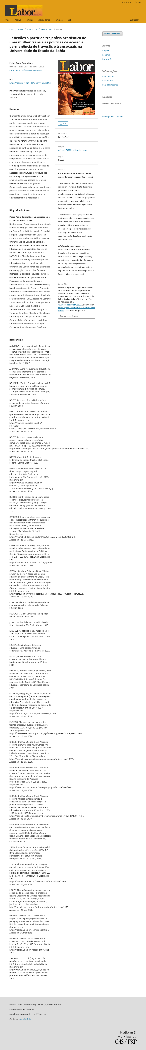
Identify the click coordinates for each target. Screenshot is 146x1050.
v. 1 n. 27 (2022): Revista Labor (40, 29)
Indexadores (44, 19)
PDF (64, 123)
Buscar (135, 19)
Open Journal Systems (112, 116)
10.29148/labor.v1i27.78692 (69, 304)
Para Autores (107, 80)
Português (107, 59)
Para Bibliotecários (110, 85)
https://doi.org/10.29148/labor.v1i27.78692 (30, 83)
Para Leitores (107, 76)
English (106, 50)
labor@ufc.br (25, 1019)
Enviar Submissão (112, 33)
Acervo (18, 19)
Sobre (71, 19)
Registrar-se (127, 2)
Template (58, 19)
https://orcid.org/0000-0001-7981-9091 (25, 70)
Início (11, 29)
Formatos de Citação (69, 316)
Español (106, 54)
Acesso (138, 2)
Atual (7, 19)
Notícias (29, 19)
